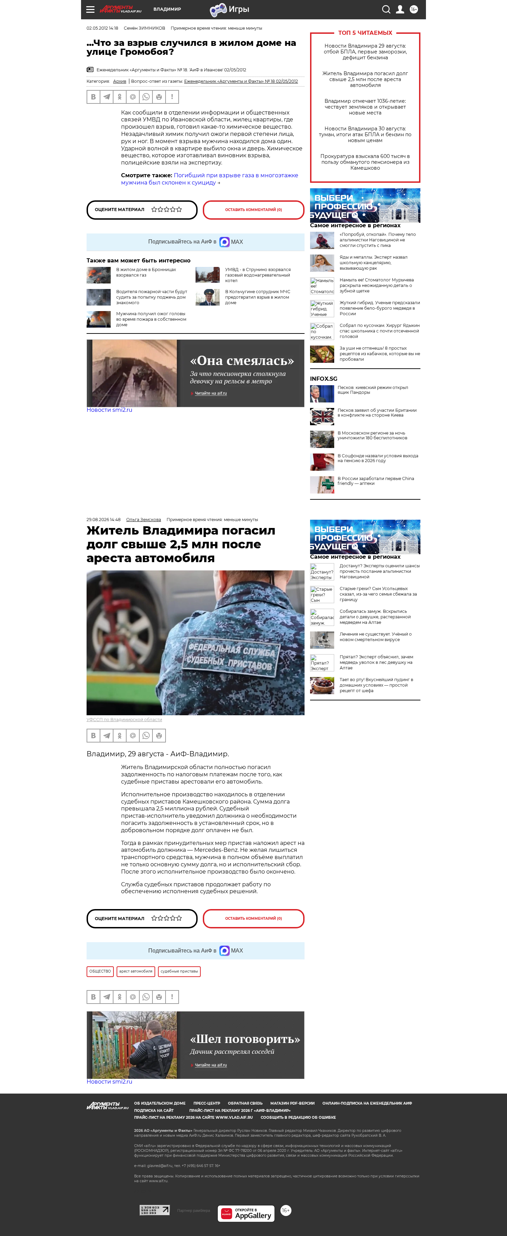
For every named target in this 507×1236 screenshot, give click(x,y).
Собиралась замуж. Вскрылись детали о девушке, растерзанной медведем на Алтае (375, 617)
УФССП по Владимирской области (124, 719)
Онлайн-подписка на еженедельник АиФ (367, 1103)
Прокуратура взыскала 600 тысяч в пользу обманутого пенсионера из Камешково (365, 162)
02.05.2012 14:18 (102, 28)
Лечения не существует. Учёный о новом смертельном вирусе (376, 636)
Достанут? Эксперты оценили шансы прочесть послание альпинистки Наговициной (380, 571)
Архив (119, 81)
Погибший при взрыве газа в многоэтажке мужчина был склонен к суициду (209, 179)
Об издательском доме (160, 1103)
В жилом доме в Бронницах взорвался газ (146, 272)
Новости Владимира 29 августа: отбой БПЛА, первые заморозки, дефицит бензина (365, 52)
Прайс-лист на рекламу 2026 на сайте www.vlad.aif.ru (193, 1117)
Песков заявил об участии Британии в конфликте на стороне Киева (377, 413)
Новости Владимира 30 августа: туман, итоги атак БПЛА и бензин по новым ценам (365, 134)
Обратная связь (245, 1103)
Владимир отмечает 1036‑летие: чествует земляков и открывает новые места (365, 107)
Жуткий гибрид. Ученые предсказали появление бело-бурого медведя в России (380, 308)
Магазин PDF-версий (292, 1103)
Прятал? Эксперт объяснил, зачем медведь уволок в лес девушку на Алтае (376, 662)
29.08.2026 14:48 (104, 519)
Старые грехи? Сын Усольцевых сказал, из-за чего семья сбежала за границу (378, 594)
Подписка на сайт (153, 1110)
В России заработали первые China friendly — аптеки (376, 481)
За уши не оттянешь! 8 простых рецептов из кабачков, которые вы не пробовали (380, 354)
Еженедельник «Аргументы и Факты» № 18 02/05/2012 (241, 81)
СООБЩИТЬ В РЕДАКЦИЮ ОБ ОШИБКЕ (298, 1117)
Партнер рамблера (193, 1210)
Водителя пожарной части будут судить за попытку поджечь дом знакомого (151, 297)
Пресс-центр (206, 1103)
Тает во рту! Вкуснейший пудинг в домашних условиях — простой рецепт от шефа (376, 685)
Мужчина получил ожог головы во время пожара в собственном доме (151, 319)
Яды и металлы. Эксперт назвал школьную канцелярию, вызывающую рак (374, 263)
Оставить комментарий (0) (253, 210)
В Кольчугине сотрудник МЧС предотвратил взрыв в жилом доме (257, 297)
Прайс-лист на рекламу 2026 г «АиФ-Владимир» (240, 1110)
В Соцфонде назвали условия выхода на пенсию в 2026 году (378, 458)
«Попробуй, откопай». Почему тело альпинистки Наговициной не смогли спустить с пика (378, 240)
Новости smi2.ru (109, 410)
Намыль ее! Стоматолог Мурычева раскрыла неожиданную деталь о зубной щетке (377, 285)
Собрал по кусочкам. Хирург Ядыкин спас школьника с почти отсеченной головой (380, 331)
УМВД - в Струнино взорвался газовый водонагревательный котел (258, 275)
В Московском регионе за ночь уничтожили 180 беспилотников (372, 435)
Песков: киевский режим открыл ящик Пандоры (373, 390)
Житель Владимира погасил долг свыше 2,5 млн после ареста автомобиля (365, 79)
